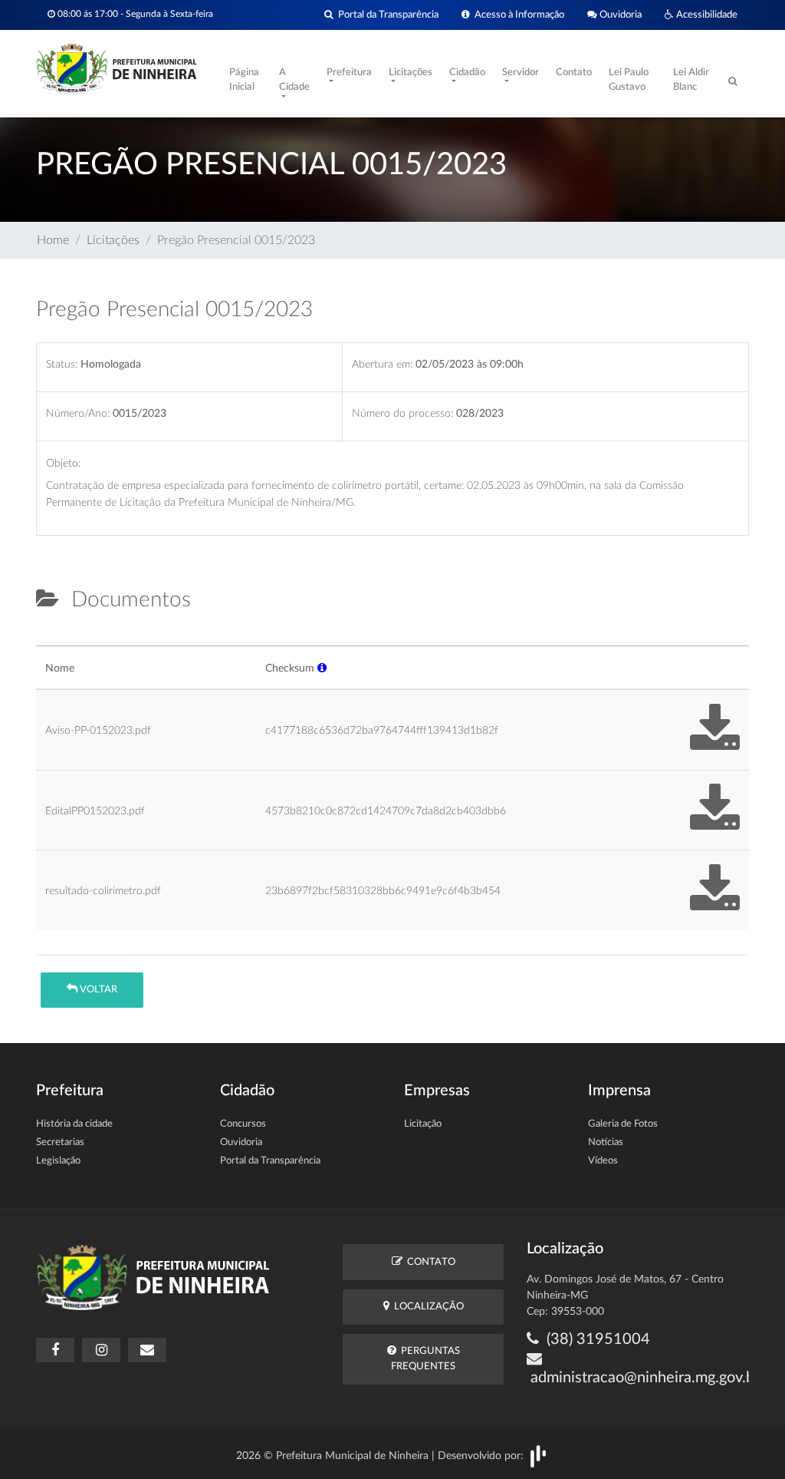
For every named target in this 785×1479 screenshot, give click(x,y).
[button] (322, 668)
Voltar (97, 990)
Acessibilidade (705, 14)
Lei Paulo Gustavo (629, 80)
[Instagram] (101, 1350)
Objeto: (63, 463)
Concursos (243, 1124)
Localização (426, 1307)
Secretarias (60, 1142)
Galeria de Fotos (623, 1124)
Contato (574, 73)
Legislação (58, 1161)
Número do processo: (402, 413)
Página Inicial (244, 80)
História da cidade (74, 1124)
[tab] (49, 639)
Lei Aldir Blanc (691, 80)
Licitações (113, 240)
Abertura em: (382, 364)
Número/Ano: (78, 413)
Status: (61, 364)
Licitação (423, 1124)
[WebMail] (147, 1350)
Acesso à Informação (517, 14)
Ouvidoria (619, 14)
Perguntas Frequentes (425, 1358)
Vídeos (603, 1161)
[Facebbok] (55, 1350)
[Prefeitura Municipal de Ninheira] (116, 67)
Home (53, 240)
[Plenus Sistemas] (538, 1456)
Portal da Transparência (385, 14)
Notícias (605, 1142)
